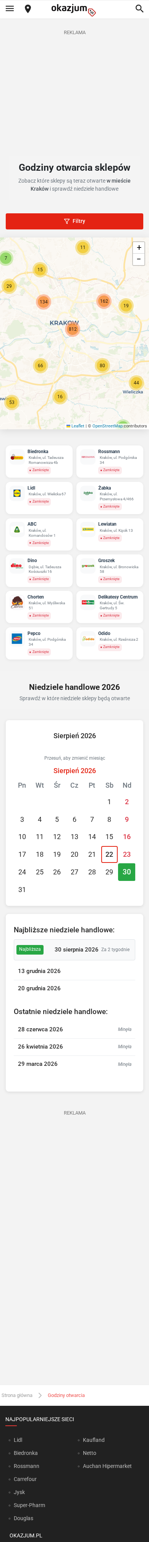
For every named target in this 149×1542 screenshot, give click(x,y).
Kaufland (94, 1440)
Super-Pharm (29, 1505)
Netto (89, 1453)
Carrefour (25, 1479)
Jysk (19, 1492)
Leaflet (77, 426)
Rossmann (26, 1466)
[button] (40, 365)
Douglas (23, 1518)
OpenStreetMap (107, 426)
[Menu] (9, 9)
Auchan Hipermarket (107, 1466)
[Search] (139, 9)
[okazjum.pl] (74, 10)
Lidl (18, 1440)
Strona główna (17, 1395)
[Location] (28, 9)
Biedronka (26, 1453)
